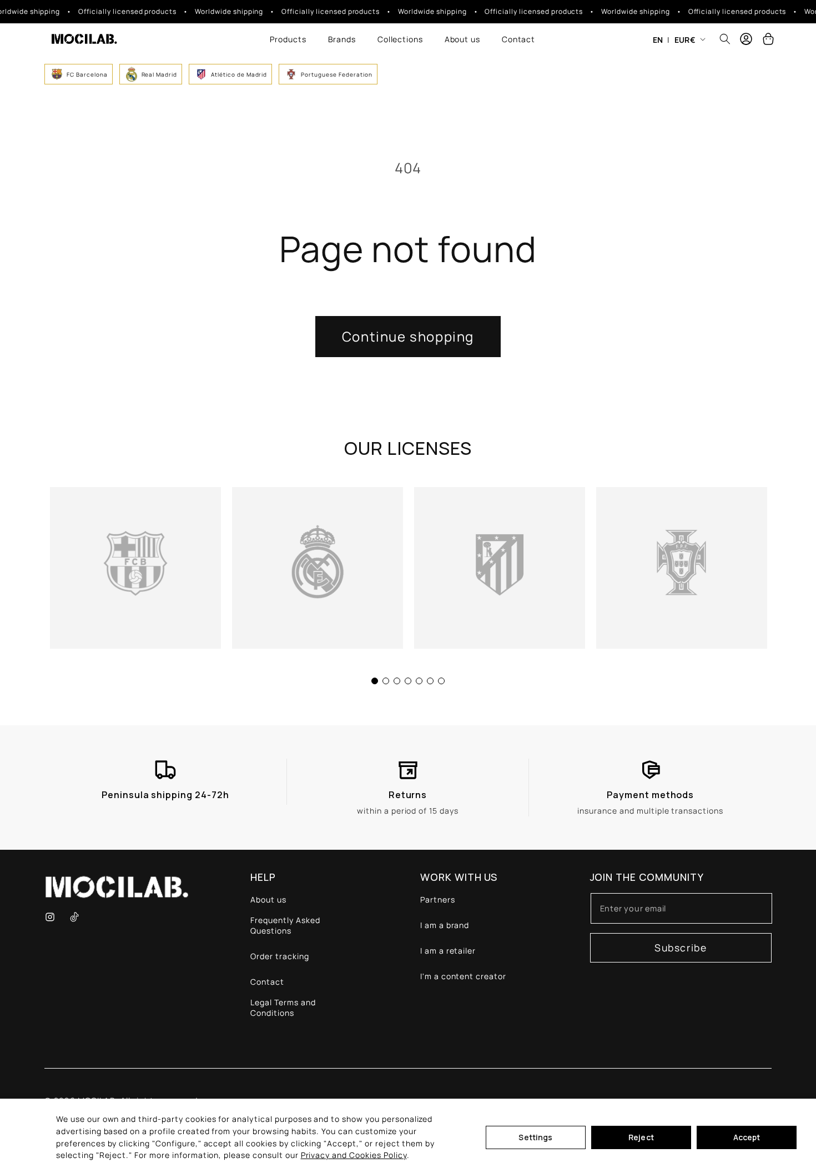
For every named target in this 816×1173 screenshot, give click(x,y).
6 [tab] (430, 681)
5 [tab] (419, 681)
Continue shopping (408, 336)
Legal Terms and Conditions (282, 1007)
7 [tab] (441, 681)
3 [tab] (397, 681)
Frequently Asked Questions (285, 925)
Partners (437, 899)
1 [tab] (374, 681)
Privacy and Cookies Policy (354, 1155)
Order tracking (279, 956)
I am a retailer (448, 950)
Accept (746, 1137)
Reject (641, 1137)
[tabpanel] (135, 568)
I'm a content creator (463, 976)
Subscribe (680, 947)
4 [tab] (408, 681)
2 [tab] (385, 681)
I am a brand (445, 925)
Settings (535, 1137)
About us (268, 899)
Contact (267, 981)
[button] (288, 39)
